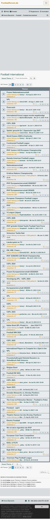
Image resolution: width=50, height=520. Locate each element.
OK (42, 506)
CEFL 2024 (11, 264)
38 (47, 170)
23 (42, 405)
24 (45, 405)
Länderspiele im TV (14, 242)
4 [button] (20, 85)
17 (42, 195)
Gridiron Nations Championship (19, 173)
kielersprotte (24, 220)
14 (47, 120)
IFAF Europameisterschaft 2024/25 (20, 190)
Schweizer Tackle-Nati (15, 233)
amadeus (23, 258)
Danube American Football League (20, 158)
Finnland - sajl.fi (13, 408)
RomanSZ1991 (24, 252)
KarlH (21, 201)
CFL (8, 320)
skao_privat (23, 167)
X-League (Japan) (14, 212)
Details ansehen (27, 517)
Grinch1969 (23, 102)
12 (45, 112)
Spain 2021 (11, 387)
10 (40, 112)
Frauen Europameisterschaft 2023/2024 (22, 272)
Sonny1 (22, 95)
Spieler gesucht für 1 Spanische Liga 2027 (23, 130)
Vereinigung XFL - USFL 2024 (18, 279)
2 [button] (15, 85)
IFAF (8, 205)
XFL (8, 296)
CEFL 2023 (11, 312)
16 (40, 195)
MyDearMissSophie (26, 118)
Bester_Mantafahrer (26, 343)
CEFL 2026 (11, 123)
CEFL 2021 (11, 380)
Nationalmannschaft (15, 165)
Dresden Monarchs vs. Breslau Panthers (23, 393)
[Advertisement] (25, 45)
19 (40, 104)
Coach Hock (24, 133)
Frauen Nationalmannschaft (18, 92)
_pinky (22, 370)
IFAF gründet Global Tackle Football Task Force (26, 226)
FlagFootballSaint (25, 185)
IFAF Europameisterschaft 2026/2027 (21, 183)
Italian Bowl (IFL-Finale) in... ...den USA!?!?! (24, 325)
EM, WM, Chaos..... (14, 250)
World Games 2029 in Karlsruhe (19, 136)
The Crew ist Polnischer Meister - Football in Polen (27, 400)
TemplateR (23, 228)
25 (47, 405)
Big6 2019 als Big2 (14, 450)
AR (21, 389)
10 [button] (27, 85)
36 (42, 170)
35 (40, 170)
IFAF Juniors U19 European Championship (24, 150)
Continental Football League (18, 143)
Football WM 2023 (14, 332)
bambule (22, 160)
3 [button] (17, 85)
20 (42, 104)
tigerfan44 (23, 126)
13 (47, 112)
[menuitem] (6, 11)
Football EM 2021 (14, 373)
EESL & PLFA (12, 443)
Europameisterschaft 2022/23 (18, 288)
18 (45, 195)
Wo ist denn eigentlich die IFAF (19, 428)
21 (45, 104)
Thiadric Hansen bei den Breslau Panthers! (24, 415)
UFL (8, 99)
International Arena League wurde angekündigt (26, 115)
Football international (12, 74)
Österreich (11, 107)
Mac (21, 402)
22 (47, 104)
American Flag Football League (19, 458)
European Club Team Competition (20, 436)
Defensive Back (25, 353)
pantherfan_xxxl (25, 314)
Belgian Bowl (12, 367)
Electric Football (13, 420)
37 (45, 170)
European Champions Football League (22, 198)
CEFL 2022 (11, 340)
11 (42, 112)
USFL (9, 304)
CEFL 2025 (11, 218)
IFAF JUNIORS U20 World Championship (23, 256)
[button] (9, 84)
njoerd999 (23, 423)
